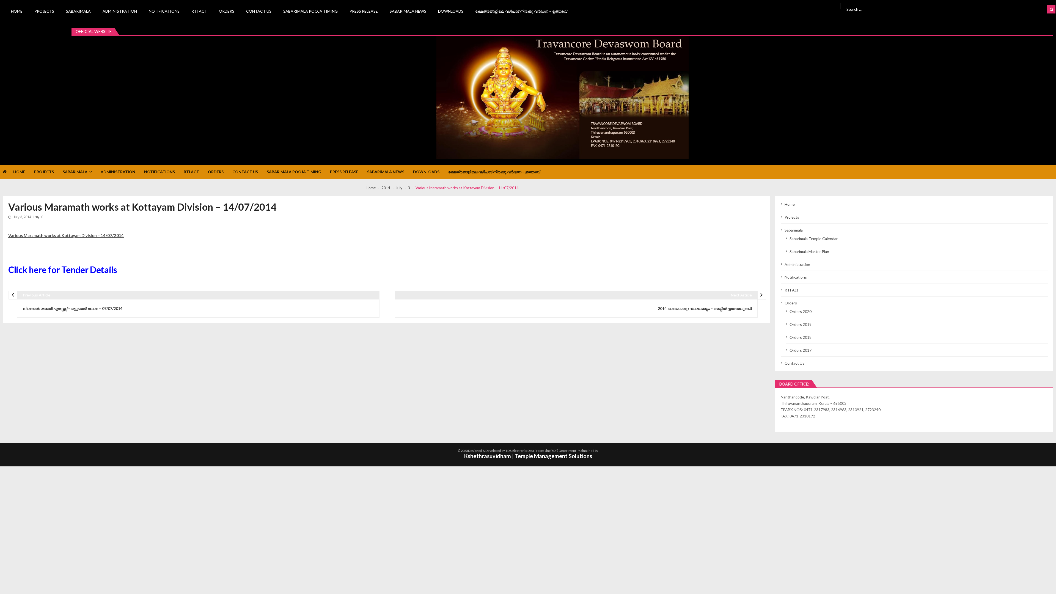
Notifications (164, 11)
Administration (120, 11)
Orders (226, 11)
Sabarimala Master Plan (809, 251)
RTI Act (199, 11)
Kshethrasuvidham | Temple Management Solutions (528, 456)
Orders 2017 (801, 350)
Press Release (364, 11)
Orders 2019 (801, 324)
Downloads (450, 11)
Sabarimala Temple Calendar (814, 238)
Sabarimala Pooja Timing (310, 11)
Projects (44, 11)
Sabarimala (78, 11)
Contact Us (258, 11)
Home (17, 11)
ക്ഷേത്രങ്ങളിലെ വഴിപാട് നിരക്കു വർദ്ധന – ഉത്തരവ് (521, 11)
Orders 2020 (801, 311)
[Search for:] (920, 8)
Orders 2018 (801, 337)
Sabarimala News (408, 11)
